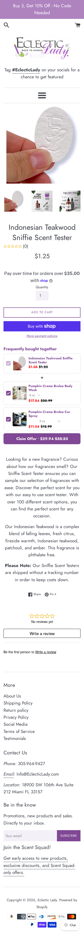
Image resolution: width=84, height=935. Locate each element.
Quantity (42, 287)
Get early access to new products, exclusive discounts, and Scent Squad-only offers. (39, 865)
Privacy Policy (16, 717)
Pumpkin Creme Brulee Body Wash (50, 388)
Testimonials (15, 738)
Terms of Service (19, 731)
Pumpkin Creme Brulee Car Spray (49, 414)
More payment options (42, 335)
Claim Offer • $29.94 (42, 438)
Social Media (16, 724)
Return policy (16, 710)
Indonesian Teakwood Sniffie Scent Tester (50, 360)
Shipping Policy (18, 703)
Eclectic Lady (47, 900)
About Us (12, 696)
